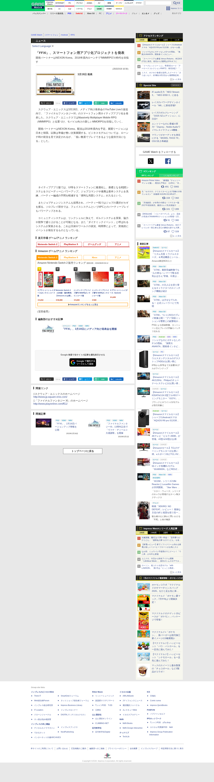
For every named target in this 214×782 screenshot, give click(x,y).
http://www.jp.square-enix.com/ (50, 397)
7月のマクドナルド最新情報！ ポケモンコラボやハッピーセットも (163, 579)
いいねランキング (171, 175)
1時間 (141, 40)
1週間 (165, 40)
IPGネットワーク (154, 718)
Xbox (94, 257)
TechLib (126, 736)
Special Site (150, 85)
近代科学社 (97, 728)
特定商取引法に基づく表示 (172, 748)
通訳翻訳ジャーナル (131, 705)
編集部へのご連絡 (96, 748)
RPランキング (148, 175)
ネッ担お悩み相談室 (42, 719)
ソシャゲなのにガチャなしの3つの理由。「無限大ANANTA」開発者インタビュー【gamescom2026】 (161, 54)
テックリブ (124, 733)
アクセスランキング (153, 35)
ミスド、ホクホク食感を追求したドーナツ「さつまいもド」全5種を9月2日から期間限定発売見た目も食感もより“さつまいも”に (161, 75)
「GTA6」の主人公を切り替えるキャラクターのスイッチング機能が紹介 (166, 288)
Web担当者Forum (41, 700)
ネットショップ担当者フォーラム (75, 700)
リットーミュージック (104, 696)
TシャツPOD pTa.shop (160, 722)
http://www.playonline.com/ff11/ (50, 403)
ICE (148, 692)
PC (100, 13)
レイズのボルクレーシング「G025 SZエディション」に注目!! (166, 115)
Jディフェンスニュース (132, 700)
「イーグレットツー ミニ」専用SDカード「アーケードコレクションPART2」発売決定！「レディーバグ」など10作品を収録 (161, 68)
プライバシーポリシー (117, 748)
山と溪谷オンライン (103, 718)
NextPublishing (67, 732)
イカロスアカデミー (131, 715)
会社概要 (133, 748)
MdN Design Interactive (133, 728)
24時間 (154, 40)
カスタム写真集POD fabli (161, 727)
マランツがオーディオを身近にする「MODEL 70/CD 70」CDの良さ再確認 (166, 138)
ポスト (48, 103)
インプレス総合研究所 (43, 705)
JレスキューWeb (130, 710)
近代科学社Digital (102, 732)
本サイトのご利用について (42, 748)
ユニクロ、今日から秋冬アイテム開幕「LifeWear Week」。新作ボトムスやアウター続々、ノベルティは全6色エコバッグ (161, 561)
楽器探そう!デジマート (105, 700)
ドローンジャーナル (42, 715)
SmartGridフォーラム (70, 696)
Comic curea (155, 700)
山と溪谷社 (97, 715)
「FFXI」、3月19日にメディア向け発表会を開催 (89, 329)
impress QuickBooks (158, 705)
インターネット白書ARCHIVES (47, 737)
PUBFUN (151, 710)
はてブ (87, 103)
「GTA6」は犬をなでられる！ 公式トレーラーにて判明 (165, 303)
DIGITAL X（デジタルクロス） (73, 715)
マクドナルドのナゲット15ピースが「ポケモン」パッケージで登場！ (166, 616)
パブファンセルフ (157, 714)
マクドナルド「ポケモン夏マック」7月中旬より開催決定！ (166, 599)
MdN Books (128, 723)
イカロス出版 (125, 692)
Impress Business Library (71, 705)
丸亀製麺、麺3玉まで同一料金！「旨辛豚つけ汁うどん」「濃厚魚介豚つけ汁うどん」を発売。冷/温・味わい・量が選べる (161, 540)
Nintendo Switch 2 (47, 244)
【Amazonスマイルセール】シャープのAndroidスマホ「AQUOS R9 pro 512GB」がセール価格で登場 (162, 47)
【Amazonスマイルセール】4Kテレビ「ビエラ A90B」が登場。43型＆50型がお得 (166, 436)
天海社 (153, 696)
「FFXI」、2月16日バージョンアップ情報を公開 (66, 426)
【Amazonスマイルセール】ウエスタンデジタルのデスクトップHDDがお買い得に (166, 358)
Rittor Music (97, 692)
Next (125, 283)
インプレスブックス (69, 727)
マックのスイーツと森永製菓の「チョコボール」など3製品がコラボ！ (166, 668)
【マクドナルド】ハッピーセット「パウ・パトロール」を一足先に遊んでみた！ (166, 646)
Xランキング (150, 171)
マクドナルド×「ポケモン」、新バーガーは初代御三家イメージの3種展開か (166, 635)
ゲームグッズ (94, 244)
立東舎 (98, 710)
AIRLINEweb (128, 696)
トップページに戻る (82, 451)
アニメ (118, 244)
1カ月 (177, 40)
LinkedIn (118, 103)
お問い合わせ (62, 748)
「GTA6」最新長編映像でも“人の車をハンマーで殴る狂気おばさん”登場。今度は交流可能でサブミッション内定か (166, 276)
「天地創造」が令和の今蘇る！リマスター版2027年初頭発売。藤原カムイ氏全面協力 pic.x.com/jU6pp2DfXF (160, 205)
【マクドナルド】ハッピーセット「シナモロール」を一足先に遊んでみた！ (166, 657)
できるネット (39, 733)
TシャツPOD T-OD (103, 705)
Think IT (37, 696)
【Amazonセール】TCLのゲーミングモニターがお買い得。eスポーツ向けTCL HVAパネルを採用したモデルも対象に (166, 454)
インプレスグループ (149, 748)
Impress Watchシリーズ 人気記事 (160, 528)
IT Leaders (38, 710)
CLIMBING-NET (102, 723)
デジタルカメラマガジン (44, 728)
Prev (39, 283)
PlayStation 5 (71, 244)
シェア (71, 103)
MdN (122, 719)
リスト (57, 103)
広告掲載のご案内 (78, 748)
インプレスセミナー (69, 710)
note (102, 103)
